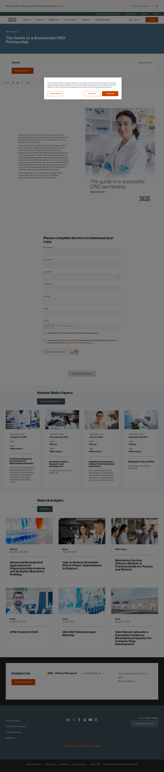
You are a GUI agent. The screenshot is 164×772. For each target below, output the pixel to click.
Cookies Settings (55, 93)
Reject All (92, 93)
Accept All (110, 93)
